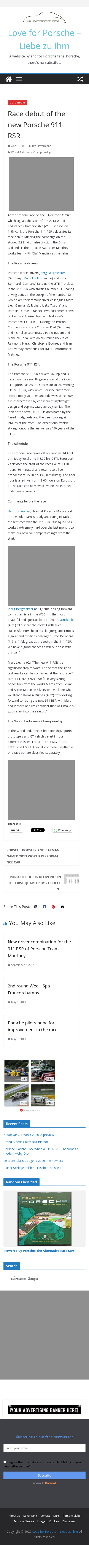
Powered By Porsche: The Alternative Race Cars (39, 1251)
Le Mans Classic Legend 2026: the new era (33, 1161)
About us (14, 1516)
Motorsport (17, 102)
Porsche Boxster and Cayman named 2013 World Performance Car (32, 856)
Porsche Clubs (71, 1516)
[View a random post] (80, 79)
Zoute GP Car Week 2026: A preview (28, 1135)
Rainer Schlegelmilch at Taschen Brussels (32, 1168)
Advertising (30, 1516)
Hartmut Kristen (19, 511)
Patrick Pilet (32, 278)
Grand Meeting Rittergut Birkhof (25, 1142)
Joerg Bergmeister (52, 273)
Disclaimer (68, 1521)
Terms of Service (24, 1521)
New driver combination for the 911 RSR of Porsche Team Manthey (39, 948)
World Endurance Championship (31, 152)
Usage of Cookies (48, 1521)
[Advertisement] (44, 184)
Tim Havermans (41, 146)
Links (56, 1516)
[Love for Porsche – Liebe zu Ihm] (8, 79)
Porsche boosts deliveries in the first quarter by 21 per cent (34, 883)
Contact (45, 1516)
